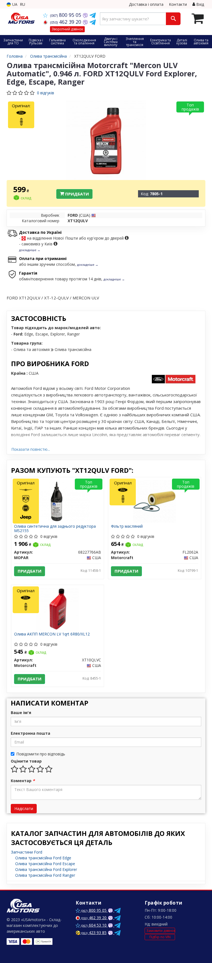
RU (22, 4)
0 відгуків (45, 92)
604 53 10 (94, 925)
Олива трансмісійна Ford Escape (45, 863)
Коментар (23, 780)
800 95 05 (66, 15)
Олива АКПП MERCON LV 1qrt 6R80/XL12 (52, 634)
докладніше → (29, 250)
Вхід (199, 4)
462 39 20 (66, 21)
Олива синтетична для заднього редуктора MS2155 (55, 528)
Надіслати (23, 808)
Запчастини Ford (26, 852)
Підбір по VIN (160, 937)
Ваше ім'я (21, 712)
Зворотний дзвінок (67, 29)
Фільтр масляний (127, 526)
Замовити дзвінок (160, 930)
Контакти (178, 4)
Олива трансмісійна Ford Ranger (45, 875)
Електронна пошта (30, 733)
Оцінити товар (26, 761)
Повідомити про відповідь (40, 754)
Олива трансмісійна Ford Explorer (46, 869)
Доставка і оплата (146, 4)
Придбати (76, 194)
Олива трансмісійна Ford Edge (43, 857)
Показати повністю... (30, 449)
